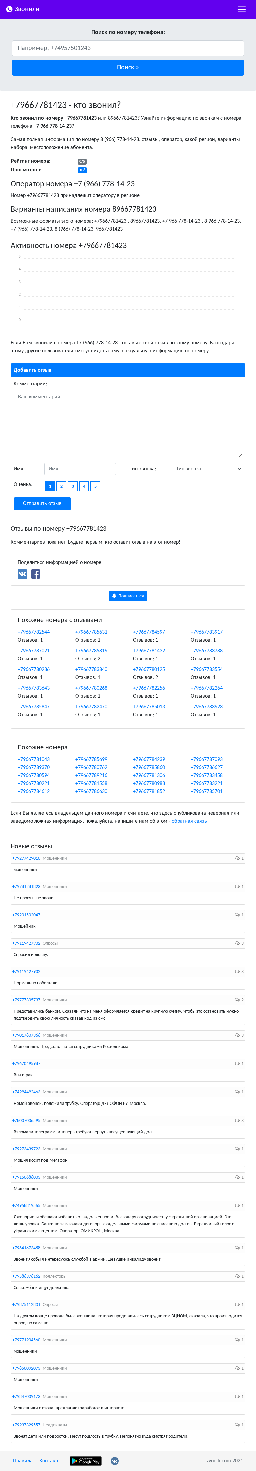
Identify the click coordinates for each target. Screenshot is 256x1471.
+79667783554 (207, 669)
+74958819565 (26, 1205)
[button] (128, 68)
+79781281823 (26, 886)
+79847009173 (26, 1396)
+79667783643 (34, 688)
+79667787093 (207, 759)
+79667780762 (91, 767)
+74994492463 (26, 1092)
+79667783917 (207, 632)
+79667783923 (207, 707)
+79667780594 (34, 775)
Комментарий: (30, 384)
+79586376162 (26, 1276)
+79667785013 (149, 707)
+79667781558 (91, 783)
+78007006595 (26, 1120)
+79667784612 (34, 791)
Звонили (26, 9)
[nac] (242, 9)
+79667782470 (91, 707)
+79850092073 (26, 1368)
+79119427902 (26, 943)
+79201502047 (26, 915)
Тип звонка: (143, 469)
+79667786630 (91, 791)
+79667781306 (149, 775)
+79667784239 (149, 759)
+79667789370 (34, 767)
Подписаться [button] (130, 596)
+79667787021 (34, 651)
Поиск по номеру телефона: (128, 32)
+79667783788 (207, 651)
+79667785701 (207, 791)
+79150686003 (26, 1177)
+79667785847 (34, 707)
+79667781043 (34, 759)
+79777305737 (26, 1000)
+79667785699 (91, 759)
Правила (23, 1461)
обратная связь (189, 821)
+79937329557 (26, 1425)
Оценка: (23, 484)
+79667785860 (149, 767)
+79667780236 (34, 669)
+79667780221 (34, 783)
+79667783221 (207, 783)
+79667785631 (91, 632)
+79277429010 (26, 858)
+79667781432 (149, 651)
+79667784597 (149, 632)
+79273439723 (26, 1149)
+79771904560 (26, 1340)
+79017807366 (26, 1035)
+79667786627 (207, 767)
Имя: (19, 469)
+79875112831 (26, 1304)
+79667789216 (91, 775)
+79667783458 (207, 775)
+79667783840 (91, 669)
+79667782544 (34, 632)
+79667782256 (149, 688)
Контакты (50, 1461)
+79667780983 (149, 783)
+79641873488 (26, 1248)
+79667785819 (91, 651)
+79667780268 (91, 688)
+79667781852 (149, 791)
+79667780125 (149, 669)
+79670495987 (26, 1063)
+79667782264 (207, 688)
